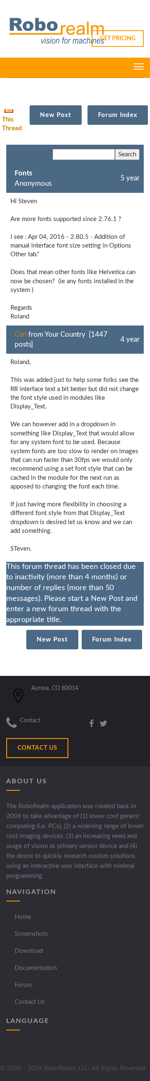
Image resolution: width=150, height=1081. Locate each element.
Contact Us (30, 1002)
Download (29, 951)
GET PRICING (117, 38)
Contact (30, 721)
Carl (21, 334)
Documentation (36, 968)
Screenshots (31, 934)
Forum (23, 985)
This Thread (12, 124)
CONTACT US (38, 748)
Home (23, 917)
